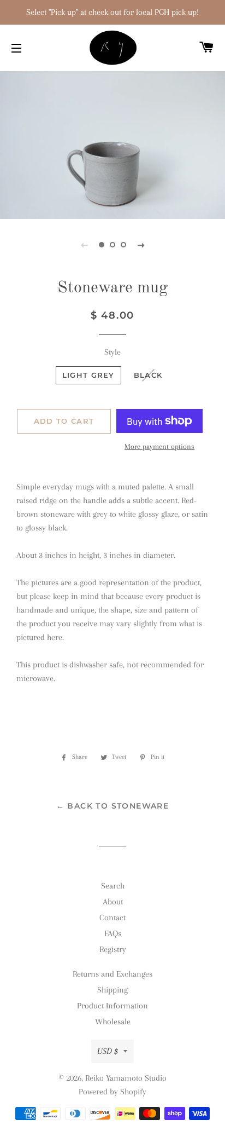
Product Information (112, 1006)
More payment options (159, 446)
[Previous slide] (84, 245)
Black (148, 375)
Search (113, 886)
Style (112, 352)
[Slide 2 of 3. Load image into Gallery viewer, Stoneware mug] (112, 244)
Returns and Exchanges (112, 974)
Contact (112, 917)
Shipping (112, 990)
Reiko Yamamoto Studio (126, 1078)
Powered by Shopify (112, 1092)
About (113, 902)
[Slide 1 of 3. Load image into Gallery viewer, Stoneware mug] (101, 244)
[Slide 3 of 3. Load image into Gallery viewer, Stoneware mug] (123, 244)
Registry (112, 949)
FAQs (112, 933)
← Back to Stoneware (112, 806)
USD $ (107, 1051)
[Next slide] (141, 245)
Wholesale (113, 1021)
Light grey (88, 375)
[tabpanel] (112, 143)
